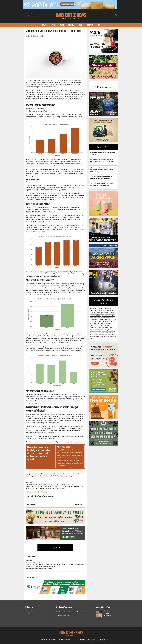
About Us (59, 612)
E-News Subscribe (103, 87)
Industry (71, 25)
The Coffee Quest (108, 333)
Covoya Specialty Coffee (100, 312)
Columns (90, 25)
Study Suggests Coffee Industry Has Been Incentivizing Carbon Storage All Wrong (102, 161)
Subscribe (76, 612)
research (51, 496)
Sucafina (98, 331)
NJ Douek (100, 323)
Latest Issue (107, 611)
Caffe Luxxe (105, 310)
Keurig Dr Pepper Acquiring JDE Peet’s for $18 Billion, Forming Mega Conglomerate (102, 185)
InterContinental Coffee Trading (99, 318)
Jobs (98, 25)
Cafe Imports (98, 310)
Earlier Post (31, 504)
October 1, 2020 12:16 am (33, 562)
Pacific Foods (108, 323)
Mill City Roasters (100, 321)
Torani (96, 335)
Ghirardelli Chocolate (108, 316)
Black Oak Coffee (35, 496)
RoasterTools (109, 325)
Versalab (102, 335)
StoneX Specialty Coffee (97, 329)
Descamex (108, 314)
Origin (62, 25)
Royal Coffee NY (103, 327)
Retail (54, 25)
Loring (92, 321)
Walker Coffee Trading (102, 336)
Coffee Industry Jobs (63, 615)
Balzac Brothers (108, 308)
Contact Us (67, 612)
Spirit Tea (111, 327)
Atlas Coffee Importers (96, 308)
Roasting (45, 25)
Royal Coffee (94, 327)
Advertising (85, 612)
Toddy (92, 335)
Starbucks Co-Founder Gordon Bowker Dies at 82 (102, 153)
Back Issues (107, 615)
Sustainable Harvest (108, 331)
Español (80, 25)
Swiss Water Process (96, 333)
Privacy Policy (91, 639)
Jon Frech (29, 36)
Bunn (91, 310)
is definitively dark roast (48, 211)
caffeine (44, 496)
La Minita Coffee (103, 320)
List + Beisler (112, 320)
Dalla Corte (101, 314)
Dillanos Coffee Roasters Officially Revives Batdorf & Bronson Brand (101, 177)
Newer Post (79, 504)
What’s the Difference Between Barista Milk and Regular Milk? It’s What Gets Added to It (102, 169)
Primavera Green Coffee (97, 325)
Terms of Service (103, 639)
